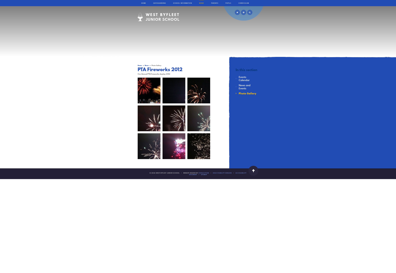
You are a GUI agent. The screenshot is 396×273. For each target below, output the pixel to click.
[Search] (249, 12)
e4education (204, 173)
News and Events (244, 87)
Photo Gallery (247, 93)
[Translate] (243, 12)
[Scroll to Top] (253, 171)
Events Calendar (244, 78)
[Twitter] (237, 12)
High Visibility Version (222, 173)
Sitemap (204, 174)
